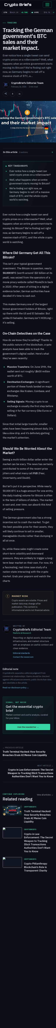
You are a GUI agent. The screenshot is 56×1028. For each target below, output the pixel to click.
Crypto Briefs (18, 4)
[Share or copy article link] (5, 94)
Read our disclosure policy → (16, 687)
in (19, 93)
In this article (15, 152)
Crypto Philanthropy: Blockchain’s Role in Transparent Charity (35, 867)
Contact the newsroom (23, 657)
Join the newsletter (28, 727)
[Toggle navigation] (47, 4)
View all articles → (45, 794)
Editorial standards (21, 653)
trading (12, 23)
